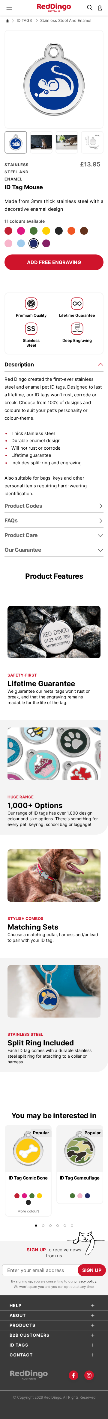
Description (19, 364)
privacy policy (85, 1281)
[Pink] (8, 243)
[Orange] (71, 231)
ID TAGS (25, 20)
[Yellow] (46, 231)
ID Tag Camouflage (80, 1178)
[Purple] (46, 243)
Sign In (100, 7)
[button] (17, 142)
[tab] (54, 364)
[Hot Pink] (21, 231)
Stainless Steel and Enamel (65, 20)
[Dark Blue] (33, 243)
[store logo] (54, 8)
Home (7, 20)
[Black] (59, 231)
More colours (28, 1211)
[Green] (34, 231)
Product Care (21, 535)
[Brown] (84, 231)
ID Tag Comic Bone (28, 1178)
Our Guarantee (22, 550)
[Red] (8, 231)
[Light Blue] (21, 243)
